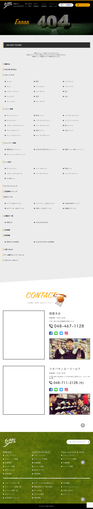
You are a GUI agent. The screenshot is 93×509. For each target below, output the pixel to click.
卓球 (37, 96)
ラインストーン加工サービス (45, 203)
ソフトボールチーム (71, 173)
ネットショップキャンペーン (16, 154)
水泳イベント (69, 130)
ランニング (10, 96)
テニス (9, 86)
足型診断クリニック (10, 191)
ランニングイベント (13, 130)
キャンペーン (53, 3)
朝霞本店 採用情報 (13, 242)
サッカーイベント (12, 115)
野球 (37, 81)
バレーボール (40, 91)
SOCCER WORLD (18, 6)
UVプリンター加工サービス (15, 208)
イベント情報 (8, 109)
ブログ (35, 3)
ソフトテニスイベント (43, 120)
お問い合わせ (8, 249)
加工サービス (53, 6)
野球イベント (40, 115)
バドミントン (69, 86)
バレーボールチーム (42, 173)
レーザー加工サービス (14, 203)
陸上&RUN (28, 3)
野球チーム (68, 168)
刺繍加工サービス (70, 208)
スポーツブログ (9, 75)
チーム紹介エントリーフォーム (14, 255)
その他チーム (11, 178)
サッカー (9, 81)
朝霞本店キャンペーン (14, 149)
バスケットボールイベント (15, 125)
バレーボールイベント (43, 125)
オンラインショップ (10, 186)
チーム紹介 (28, 6)
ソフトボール (69, 81)
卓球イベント (40, 130)
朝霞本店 (16, 3)
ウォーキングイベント (43, 135)
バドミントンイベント (72, 120)
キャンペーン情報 (10, 143)
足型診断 (35, 6)
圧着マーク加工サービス (43, 208)
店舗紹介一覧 (8, 216)
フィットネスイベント (14, 135)
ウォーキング (40, 101)
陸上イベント (69, 125)
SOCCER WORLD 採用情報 (45, 242)
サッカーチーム (12, 168)
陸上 (66, 91)
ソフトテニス (40, 86)
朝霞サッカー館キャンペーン (74, 149)
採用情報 (43, 6)
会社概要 (7, 230)
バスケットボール (12, 91)
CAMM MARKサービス (72, 203)
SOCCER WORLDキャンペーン (46, 149)
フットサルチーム (41, 168)
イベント (43, 3)
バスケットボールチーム (14, 173)
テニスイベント (12, 120)
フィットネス (11, 101)
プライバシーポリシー (11, 260)
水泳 (66, 96)
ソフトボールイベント (72, 115)
